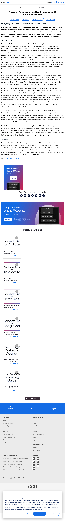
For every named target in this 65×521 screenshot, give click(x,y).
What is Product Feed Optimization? (13, 464)
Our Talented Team (8, 434)
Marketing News (37, 19)
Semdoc (34, 431)
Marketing (25, 19)
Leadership (6, 426)
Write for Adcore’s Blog (9, 437)
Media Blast (35, 426)
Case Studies (36, 450)
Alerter (34, 423)
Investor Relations (8, 423)
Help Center (35, 440)
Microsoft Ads (50, 19)
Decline (53, 513)
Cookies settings (26, 513)
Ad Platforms (14, 19)
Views (34, 428)
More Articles (32, 398)
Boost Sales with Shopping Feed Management (16, 458)
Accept (39, 513)
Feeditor (34, 420)
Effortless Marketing (38, 434)
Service (34, 447)
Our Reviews (6, 440)
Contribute (60, 2)
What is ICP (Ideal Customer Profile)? (13, 469)
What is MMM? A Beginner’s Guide (12, 461)
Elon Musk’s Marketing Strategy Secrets (14, 467)
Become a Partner (8, 431)
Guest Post (6, 428)
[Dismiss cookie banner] (59, 495)
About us (5, 420)
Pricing (34, 437)
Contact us (6, 442)
